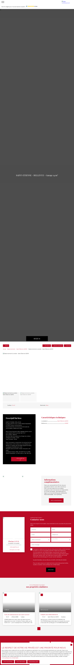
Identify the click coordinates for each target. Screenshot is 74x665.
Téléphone (55, 534)
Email (33, 534)
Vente (4, 349)
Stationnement (11, 349)
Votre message (35, 544)
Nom (53, 529)
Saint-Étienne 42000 (21, 349)
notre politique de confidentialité (10, 658)
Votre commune (36, 539)
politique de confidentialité (53, 564)
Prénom (34, 529)
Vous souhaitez (55, 538)
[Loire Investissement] (67, 2)
